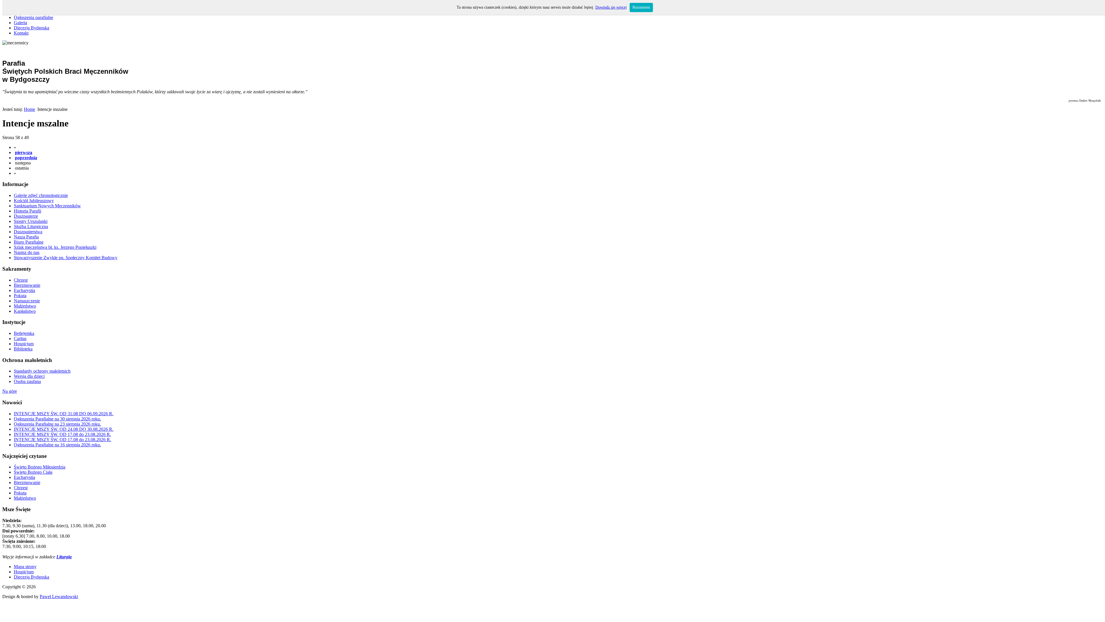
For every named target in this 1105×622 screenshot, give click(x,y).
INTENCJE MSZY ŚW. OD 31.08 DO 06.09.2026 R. (63, 413)
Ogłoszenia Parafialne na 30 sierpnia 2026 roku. (57, 418)
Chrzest (21, 487)
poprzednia (26, 157)
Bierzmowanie (27, 482)
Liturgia (64, 556)
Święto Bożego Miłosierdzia (39, 466)
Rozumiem (641, 7)
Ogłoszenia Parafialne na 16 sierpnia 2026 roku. (57, 444)
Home (29, 109)
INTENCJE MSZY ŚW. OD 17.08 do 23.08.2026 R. (62, 434)
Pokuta (20, 492)
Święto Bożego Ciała (33, 472)
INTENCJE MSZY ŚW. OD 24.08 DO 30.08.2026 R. (63, 429)
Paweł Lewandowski (59, 596)
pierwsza (23, 152)
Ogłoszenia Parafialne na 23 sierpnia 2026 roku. (57, 424)
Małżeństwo (25, 498)
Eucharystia (24, 477)
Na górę (9, 391)
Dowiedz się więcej (611, 7)
